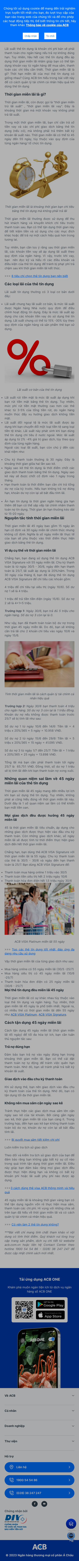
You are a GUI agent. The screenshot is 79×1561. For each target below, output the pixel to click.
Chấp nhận (31, 35)
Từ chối (50, 35)
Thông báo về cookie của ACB (47, 25)
